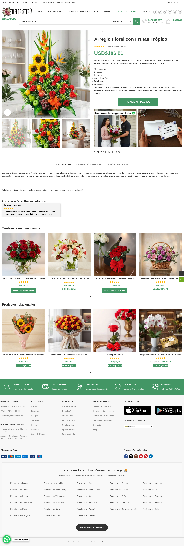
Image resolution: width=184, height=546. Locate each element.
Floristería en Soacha (86, 496)
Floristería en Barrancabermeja (123, 508)
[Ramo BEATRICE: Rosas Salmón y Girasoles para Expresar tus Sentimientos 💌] (23, 330)
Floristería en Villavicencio (54, 496)
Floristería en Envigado (20, 515)
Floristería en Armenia (20, 489)
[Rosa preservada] (114, 330)
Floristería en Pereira (119, 483)
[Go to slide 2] (93, 296)
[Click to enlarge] (7, 112)
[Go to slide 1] (90, 296)
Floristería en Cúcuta (119, 489)
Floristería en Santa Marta (21, 502)
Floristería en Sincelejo (152, 502)
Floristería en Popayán (86, 508)
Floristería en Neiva (51, 508)
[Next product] (102, 32)
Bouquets (35, 415)
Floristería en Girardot (152, 496)
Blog (95, 429)
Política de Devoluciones (103, 415)
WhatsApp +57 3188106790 (12, 406)
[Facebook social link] (155, 12)
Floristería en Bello (151, 508)
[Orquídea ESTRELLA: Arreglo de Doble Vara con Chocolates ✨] (160, 330)
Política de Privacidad (102, 406)
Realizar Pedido (138, 101)
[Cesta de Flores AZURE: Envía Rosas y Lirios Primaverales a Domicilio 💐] (160, 254)
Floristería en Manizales (153, 483)
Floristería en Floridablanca (88, 489)
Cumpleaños (67, 411)
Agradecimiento (69, 429)
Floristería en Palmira (86, 515)
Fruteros (35, 429)
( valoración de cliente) (116, 46)
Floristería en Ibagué (19, 496)
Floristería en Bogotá (19, 483)
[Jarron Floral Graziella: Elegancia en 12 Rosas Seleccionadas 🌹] (23, 254)
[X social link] (160, 12)
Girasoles (35, 411)
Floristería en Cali (84, 483)
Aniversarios (67, 415)
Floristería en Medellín (53, 483)
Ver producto (69, 289)
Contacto (97, 425)
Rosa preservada (115, 355)
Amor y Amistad (69, 420)
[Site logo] (17, 12)
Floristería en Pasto (18, 508)
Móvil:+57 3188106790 (10, 411)
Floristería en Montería (119, 502)
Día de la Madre (69, 406)
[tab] (63, 163)
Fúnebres (35, 425)
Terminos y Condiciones (103, 411)
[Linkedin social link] (180, 12)
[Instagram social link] (165, 12)
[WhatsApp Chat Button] (7, 539)
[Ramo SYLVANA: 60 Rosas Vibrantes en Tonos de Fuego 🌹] (69, 330)
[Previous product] (95, 32)
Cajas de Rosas (38, 434)
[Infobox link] (152, 21)
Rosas (34, 406)
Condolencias (68, 425)
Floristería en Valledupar (54, 502)
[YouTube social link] (170, 12)
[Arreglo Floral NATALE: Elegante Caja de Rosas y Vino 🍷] (114, 254)
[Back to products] (99, 32)
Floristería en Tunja (151, 489)
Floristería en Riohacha (87, 502)
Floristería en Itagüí (51, 515)
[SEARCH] (136, 21)
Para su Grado (68, 434)
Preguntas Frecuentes (102, 420)
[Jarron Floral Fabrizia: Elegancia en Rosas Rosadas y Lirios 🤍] (69, 254)
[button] (5, 133)
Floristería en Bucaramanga (55, 489)
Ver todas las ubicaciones (92, 527)
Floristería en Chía (118, 496)
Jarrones (35, 420)
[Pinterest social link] (175, 12)
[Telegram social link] (119, 152)
